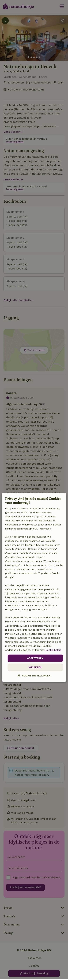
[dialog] (34, 587)
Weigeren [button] (35, 667)
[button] (34, 675)
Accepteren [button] (35, 658)
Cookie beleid (53, 649)
